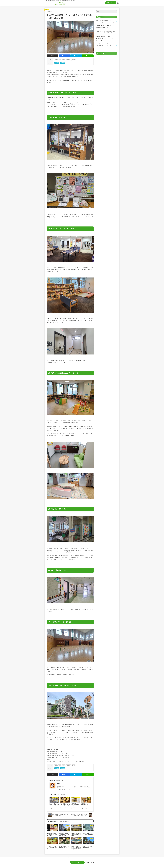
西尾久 (63, 59)
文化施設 (46, 9)
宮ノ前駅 (73, 59)
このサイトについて (90, 862)
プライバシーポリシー (77, 862)
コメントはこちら (111, 2)
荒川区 (60, 59)
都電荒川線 (68, 59)
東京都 (56, 59)
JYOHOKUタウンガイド (79, 865)
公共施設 (57, 62)
